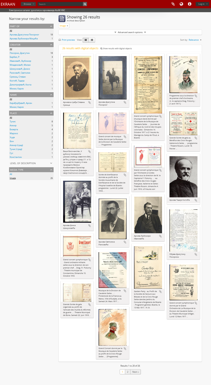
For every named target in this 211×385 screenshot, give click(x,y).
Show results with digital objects (117, 48)
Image (13, 178)
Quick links (189, 4)
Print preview (68, 39)
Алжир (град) (16, 145)
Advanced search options (130, 32)
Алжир (13, 125)
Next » (135, 371)
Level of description (23, 163)
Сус (11, 153)
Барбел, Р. (15, 56)
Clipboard (173, 4)
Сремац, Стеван (18, 76)
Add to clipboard (89, 102)
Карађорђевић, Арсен (21, 103)
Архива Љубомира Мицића (24, 38)
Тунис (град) (16, 149)
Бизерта (14, 129)
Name (13, 94)
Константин (16, 157)
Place (13, 113)
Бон (12, 141)
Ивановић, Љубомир (20, 60)
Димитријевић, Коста (20, 84)
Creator (15, 44)
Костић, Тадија (17, 80)
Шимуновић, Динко (20, 68)
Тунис (13, 121)
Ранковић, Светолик (20, 72)
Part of (14, 26)
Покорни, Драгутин (20, 53)
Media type (16, 169)
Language (181, 4)
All (11, 30)
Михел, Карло (17, 88)
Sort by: (184, 39)
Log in (201, 3)
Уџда (12, 137)
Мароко (14, 133)
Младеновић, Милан (20, 64)
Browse (27, 3)
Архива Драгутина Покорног (24, 34)
